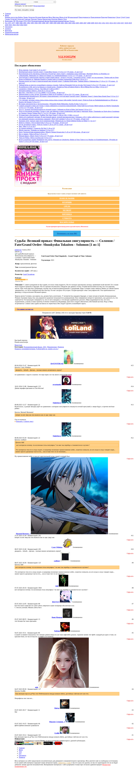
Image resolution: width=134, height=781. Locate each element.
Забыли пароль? (20, 4)
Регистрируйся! (39, 6)
